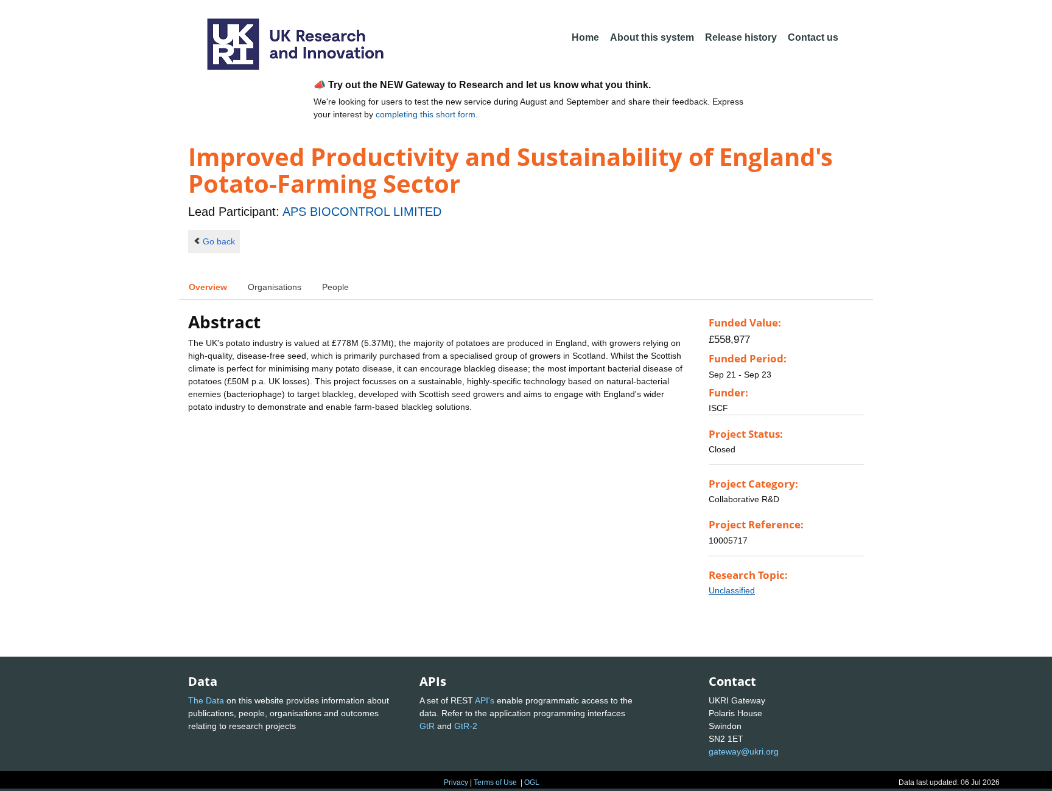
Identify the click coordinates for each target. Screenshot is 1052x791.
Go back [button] (219, 241)
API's (484, 700)
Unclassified (732, 590)
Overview (208, 287)
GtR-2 (465, 726)
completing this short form (425, 114)
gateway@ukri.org (744, 751)
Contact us (813, 37)
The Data (206, 700)
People (335, 287)
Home (585, 37)
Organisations (274, 287)
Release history (741, 37)
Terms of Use (495, 782)
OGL (531, 782)
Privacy (456, 782)
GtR (427, 726)
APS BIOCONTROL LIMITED (361, 211)
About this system (652, 37)
